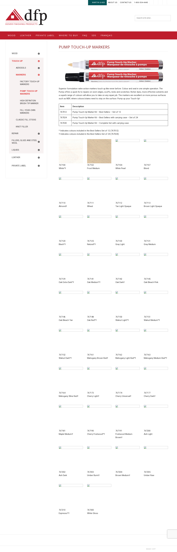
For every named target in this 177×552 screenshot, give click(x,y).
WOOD (12, 35)
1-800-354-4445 (141, 2)
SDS (94, 35)
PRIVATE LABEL (45, 35)
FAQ (84, 35)
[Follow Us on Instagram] (151, 2)
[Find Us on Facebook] (165, 2)
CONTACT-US (125, 2)
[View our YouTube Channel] (156, 2)
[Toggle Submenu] (39, 53)
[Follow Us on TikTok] (160, 2)
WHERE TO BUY (68, 35)
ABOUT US (112, 2)
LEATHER (25, 35)
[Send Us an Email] (169, 2)
